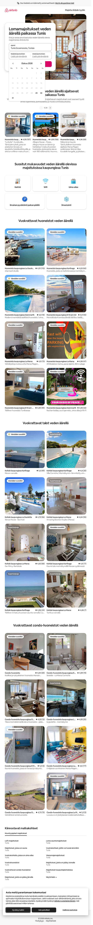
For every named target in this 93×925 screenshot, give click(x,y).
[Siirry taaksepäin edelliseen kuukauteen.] (13, 63)
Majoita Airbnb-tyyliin (75, 10)
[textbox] (19, 56)
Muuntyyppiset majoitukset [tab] (16, 833)
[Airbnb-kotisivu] (11, 10)
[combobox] (30, 48)
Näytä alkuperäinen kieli (64, 3)
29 (36, 93)
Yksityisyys (39, 921)
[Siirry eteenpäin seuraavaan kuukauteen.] (41, 63)
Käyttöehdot (51, 921)
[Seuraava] (50, 108)
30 (41, 93)
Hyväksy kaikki (18, 910)
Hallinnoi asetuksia (70, 910)
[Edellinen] (41, 108)
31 (13, 98)
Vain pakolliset (44, 910)
